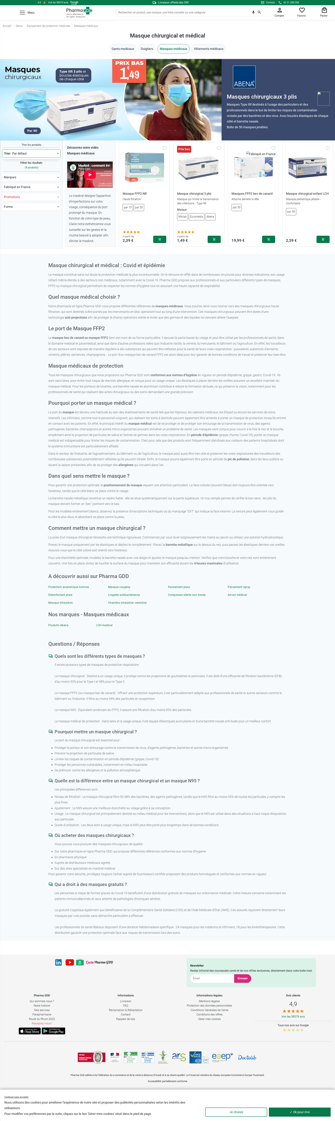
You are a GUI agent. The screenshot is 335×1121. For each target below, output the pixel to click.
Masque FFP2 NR (135, 193)
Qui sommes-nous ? (42, 1001)
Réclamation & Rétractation (126, 1010)
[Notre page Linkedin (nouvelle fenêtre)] (58, 962)
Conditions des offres (209, 1014)
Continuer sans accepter (16, 1097)
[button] (22, 12)
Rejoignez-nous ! (42, 1023)
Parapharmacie (41, 1014)
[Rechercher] (259, 12)
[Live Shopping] (80, 962)
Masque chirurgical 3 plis (194, 193)
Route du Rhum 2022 (42, 1019)
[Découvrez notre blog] (99, 962)
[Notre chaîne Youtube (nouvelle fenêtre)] (70, 962)
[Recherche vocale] (253, 13)
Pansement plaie (179, 587)
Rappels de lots (125, 1019)
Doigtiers (147, 49)
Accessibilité (154, 1081)
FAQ (125, 1005)
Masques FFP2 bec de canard (252, 193)
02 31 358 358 (291, 2)
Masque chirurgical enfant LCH (307, 193)
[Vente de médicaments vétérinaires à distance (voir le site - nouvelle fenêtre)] (148, 1057)
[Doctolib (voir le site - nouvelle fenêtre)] (247, 1057)
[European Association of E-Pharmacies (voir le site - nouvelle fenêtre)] (222, 1057)
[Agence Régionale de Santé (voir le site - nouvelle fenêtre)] (179, 1057)
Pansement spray (239, 587)
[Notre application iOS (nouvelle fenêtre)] (30, 1030)
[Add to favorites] (164, 148)
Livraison (125, 1001)
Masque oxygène (119, 587)
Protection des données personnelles (209, 1005)
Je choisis (236, 1112)
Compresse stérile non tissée (187, 595)
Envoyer (243, 978)
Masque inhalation (60, 602)
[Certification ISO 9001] (92, 1057)
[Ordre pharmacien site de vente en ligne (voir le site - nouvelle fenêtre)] (130, 1057)
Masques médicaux (173, 49)
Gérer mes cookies (209, 1019)
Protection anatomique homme (68, 587)
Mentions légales (209, 1001)
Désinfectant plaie (60, 595)
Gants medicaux (123, 49)
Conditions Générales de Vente (209, 1010)
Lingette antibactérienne (124, 595)
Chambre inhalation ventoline (127, 602)
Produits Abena (58, 625)
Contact (270, 2)
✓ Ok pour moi (300, 1112)
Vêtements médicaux (209, 49)
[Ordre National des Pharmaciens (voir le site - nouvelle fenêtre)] (163, 1057)
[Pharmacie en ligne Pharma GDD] (78, 12)
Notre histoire (42, 1005)
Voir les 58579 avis (58, 2)
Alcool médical (237, 595)
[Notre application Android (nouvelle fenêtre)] (53, 1030)
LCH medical (104, 625)
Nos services (42, 1010)
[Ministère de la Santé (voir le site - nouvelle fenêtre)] (114, 1057)
